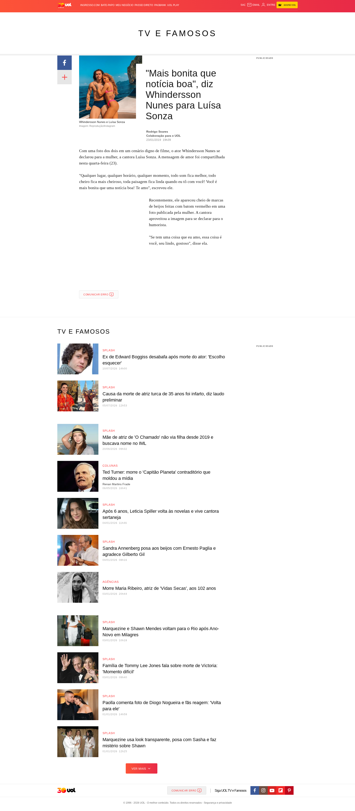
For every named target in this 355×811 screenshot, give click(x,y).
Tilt (218, 16)
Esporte (169, 16)
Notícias (104, 16)
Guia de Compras (292, 16)
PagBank (160, 5)
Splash (182, 16)
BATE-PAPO (107, 5)
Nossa (251, 16)
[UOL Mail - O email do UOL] (253, 5)
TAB (259, 16)
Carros (131, 16)
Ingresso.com (90, 5)
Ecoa (225, 16)
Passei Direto (144, 5)
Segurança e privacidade (217, 802)
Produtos (65, 16)
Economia (144, 16)
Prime (266, 16)
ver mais (138, 768)
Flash (78, 16)
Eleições (90, 16)
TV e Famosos (177, 33)
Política (118, 16)
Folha (157, 16)
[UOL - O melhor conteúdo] (64, 5)
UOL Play (173, 5)
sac (243, 4)
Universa (194, 16)
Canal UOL (237, 16)
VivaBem (208, 16)
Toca (275, 16)
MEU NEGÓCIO (124, 5)
